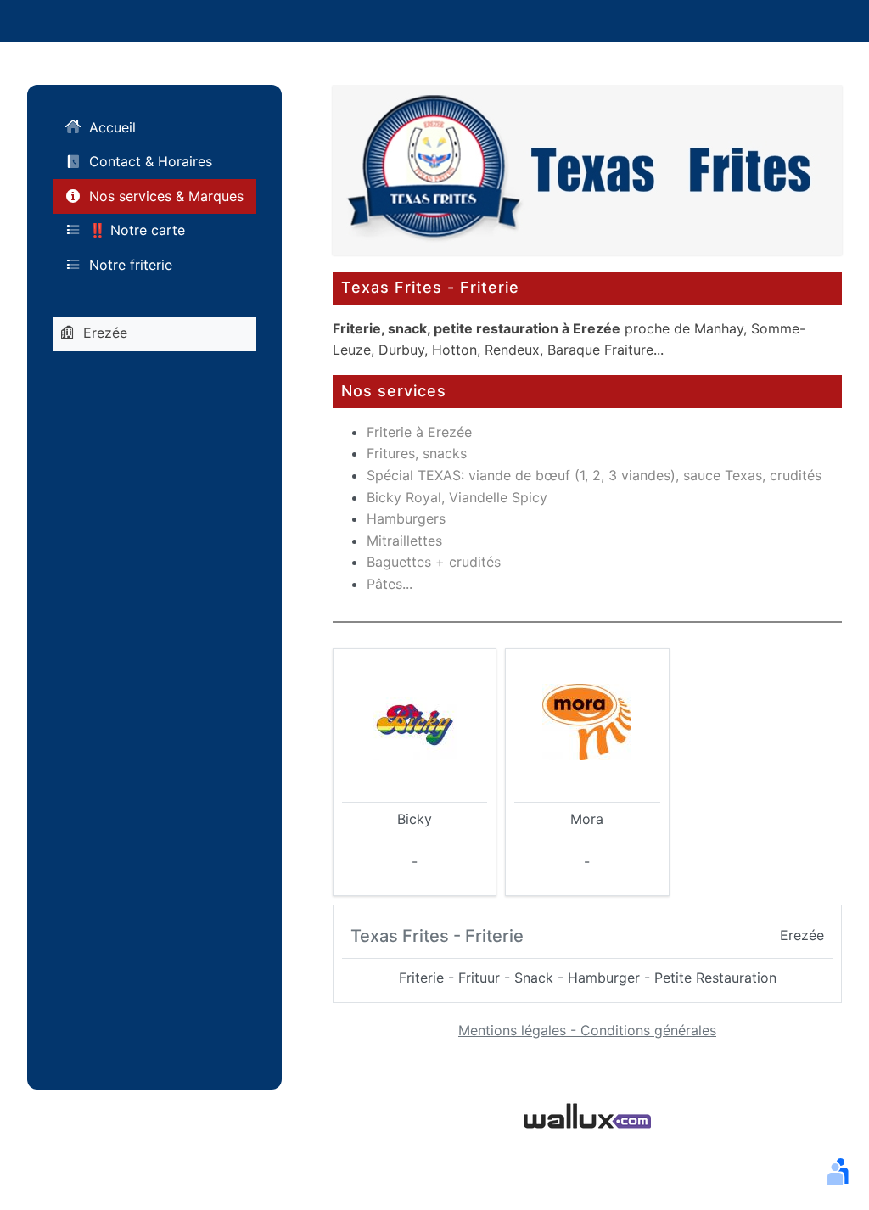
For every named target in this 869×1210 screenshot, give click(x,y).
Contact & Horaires (150, 161)
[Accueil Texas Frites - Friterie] (587, 168)
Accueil (112, 127)
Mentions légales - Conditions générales (587, 1030)
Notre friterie (130, 264)
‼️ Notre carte (137, 229)
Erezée (105, 332)
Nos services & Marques (166, 196)
